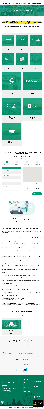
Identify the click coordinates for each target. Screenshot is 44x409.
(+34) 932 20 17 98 (8, 385)
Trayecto (4, 168)
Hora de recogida (15, 170)
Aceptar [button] (30, 407)
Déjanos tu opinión (36, 386)
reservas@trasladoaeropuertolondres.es (10, 388)
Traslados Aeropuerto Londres (7, 231)
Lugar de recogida (5, 175)
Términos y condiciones (37, 381)
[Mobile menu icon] (42, 3)
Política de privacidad (37, 383)
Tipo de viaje (4, 186)
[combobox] (11, 188)
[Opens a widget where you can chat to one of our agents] (38, 404)
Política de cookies (36, 384)
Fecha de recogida (5, 170)
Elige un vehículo (36, 193)
